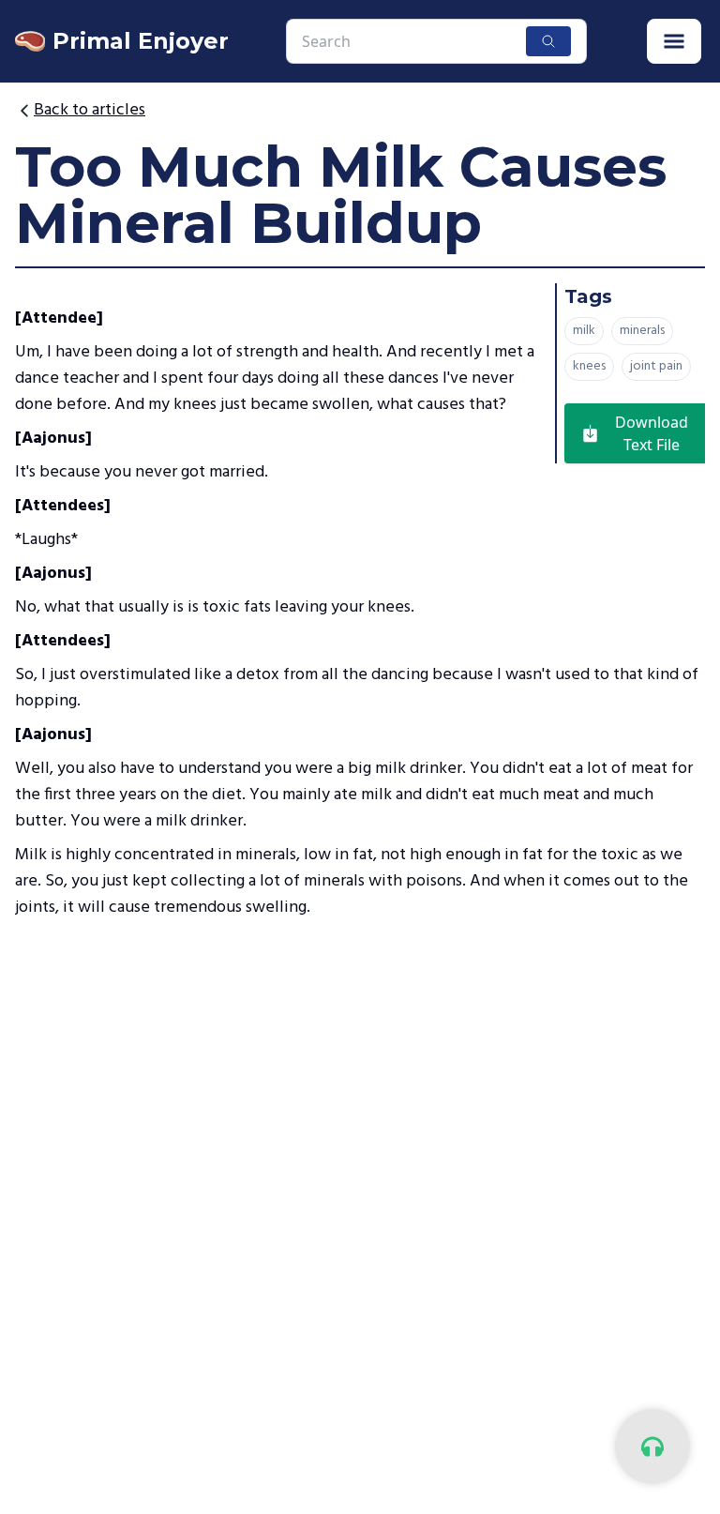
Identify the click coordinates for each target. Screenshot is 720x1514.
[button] (674, 41)
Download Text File (651, 433)
